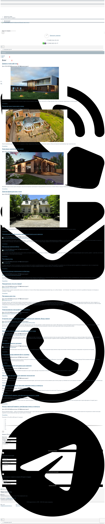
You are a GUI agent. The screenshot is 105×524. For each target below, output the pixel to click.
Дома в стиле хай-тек (9, 63)
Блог (2, 57)
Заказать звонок (55, 35)
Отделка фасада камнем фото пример (15, 354)
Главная (3, 55)
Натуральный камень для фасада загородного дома (20, 395)
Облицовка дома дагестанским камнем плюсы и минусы (22, 385)
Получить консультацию (52, 472)
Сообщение (4, 442)
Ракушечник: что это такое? (12, 284)
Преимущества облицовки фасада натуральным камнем (22, 234)
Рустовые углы (7, 259)
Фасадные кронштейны (10, 246)
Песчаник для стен (8, 296)
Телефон (4, 439)
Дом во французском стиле (12, 191)
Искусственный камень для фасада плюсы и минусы (21, 406)
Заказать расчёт (52, 485)
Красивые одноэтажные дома (13, 149)
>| (5, 429)
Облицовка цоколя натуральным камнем (17, 365)
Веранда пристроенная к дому (13, 106)
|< (5, 419)
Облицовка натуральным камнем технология (18, 375)
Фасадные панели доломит (12, 343)
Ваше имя (4, 436)
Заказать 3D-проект (52, 450)
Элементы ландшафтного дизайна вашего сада (19, 331)
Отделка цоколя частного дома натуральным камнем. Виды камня (26, 318)
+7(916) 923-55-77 (11, 498)
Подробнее (5, 103)
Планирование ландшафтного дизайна (16, 310)
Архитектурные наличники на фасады (16, 271)
